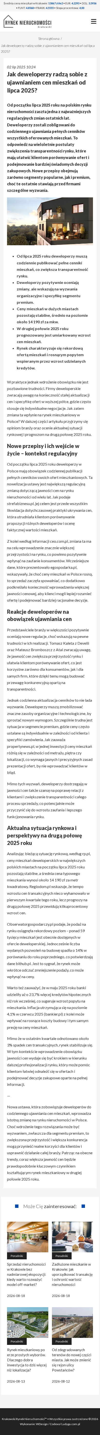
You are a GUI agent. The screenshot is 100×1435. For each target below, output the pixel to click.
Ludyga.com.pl (70, 1424)
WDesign (42, 1424)
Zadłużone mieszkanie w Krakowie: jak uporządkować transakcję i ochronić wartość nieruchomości (72, 1274)
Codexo (55, 1424)
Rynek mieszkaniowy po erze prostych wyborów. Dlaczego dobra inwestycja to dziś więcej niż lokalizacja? (27, 1360)
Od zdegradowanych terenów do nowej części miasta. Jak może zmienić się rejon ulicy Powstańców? (71, 1360)
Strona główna (48, 38)
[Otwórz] (93, 22)
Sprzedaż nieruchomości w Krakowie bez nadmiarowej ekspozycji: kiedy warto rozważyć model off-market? (26, 1274)
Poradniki (17, 1256)
